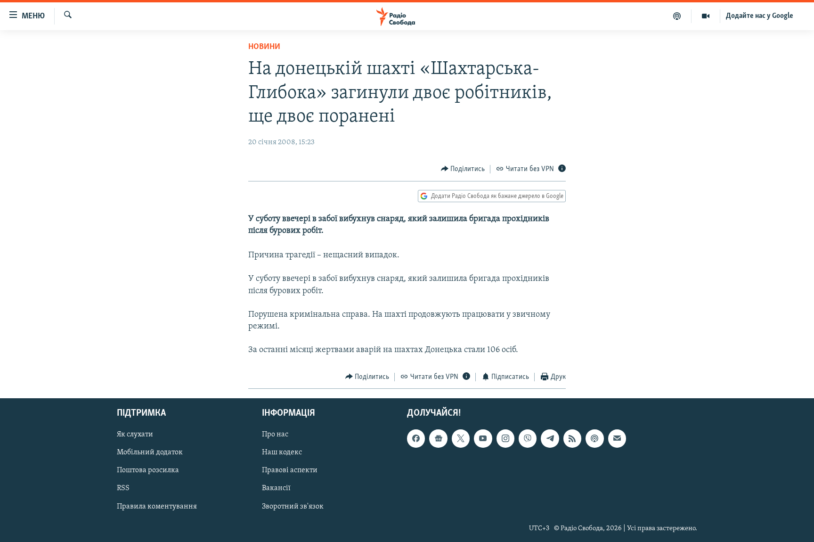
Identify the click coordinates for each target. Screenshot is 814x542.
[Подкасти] (677, 16)
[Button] (463, 169)
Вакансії (276, 489)
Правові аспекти (289, 471)
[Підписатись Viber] (528, 438)
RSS (123, 489)
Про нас (275, 434)
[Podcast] (594, 438)
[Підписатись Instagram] (505, 438)
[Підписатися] (617, 438)
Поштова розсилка (148, 471)
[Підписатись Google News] (438, 438)
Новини (264, 47)
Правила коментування (157, 506)
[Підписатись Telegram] (550, 438)
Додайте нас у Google (759, 16)
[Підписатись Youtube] (483, 438)
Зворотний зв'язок (293, 506)
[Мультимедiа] (706, 16)
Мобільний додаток (150, 453)
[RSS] (572, 438)
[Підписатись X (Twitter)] (461, 438)
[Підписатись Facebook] (416, 438)
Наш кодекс (282, 453)
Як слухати (135, 434)
